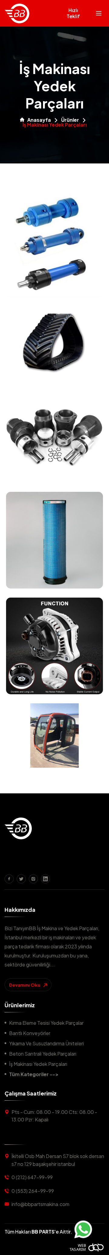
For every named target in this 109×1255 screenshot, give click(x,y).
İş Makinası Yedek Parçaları (38, 1064)
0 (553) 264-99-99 (33, 1191)
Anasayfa (39, 120)
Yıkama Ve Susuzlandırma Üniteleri (46, 1043)
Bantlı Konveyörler (29, 1033)
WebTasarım (78, 1247)
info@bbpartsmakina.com (40, 1204)
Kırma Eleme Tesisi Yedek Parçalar (46, 1023)
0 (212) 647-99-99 (32, 1177)
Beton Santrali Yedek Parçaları (42, 1053)
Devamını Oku (25, 985)
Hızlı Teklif (73, 13)
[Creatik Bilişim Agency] (96, 1247)
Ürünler (70, 120)
